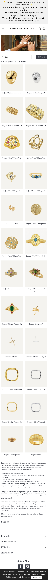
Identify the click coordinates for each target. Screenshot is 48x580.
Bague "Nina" (36, 455)
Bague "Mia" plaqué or (12, 191)
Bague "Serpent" (36, 324)
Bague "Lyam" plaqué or (12, 125)
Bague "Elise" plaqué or (12, 158)
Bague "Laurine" (12, 223)
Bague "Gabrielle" (12, 357)
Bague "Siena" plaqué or (12, 324)
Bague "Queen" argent (36, 389)
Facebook (20, 566)
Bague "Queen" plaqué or (12, 389)
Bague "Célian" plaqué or (36, 223)
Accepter (37, 577)
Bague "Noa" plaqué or (36, 158)
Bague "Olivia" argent (36, 422)
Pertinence (16, 56)
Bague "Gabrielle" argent (36, 357)
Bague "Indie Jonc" (12, 455)
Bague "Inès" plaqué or (12, 256)
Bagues (5, 521)
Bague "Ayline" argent (36, 93)
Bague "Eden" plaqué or (36, 125)
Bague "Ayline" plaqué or (12, 93)
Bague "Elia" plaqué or (12, 289)
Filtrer (41, 57)
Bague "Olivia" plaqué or (12, 422)
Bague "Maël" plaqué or (36, 256)
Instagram (27, 566)
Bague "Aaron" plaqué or (36, 191)
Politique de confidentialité (18, 577)
